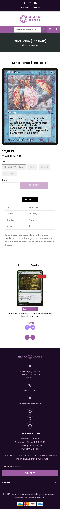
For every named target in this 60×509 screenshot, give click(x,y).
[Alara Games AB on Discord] (35, 3)
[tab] (29, 199)
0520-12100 (30, 390)
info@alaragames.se (30, 403)
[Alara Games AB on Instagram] (30, 3)
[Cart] (56, 30)
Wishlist (36, 7)
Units (5, 180)
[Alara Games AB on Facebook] (25, 3)
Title (4, 161)
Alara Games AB (30, 45)
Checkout (25, 7)
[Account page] (50, 30)
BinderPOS (39, 497)
